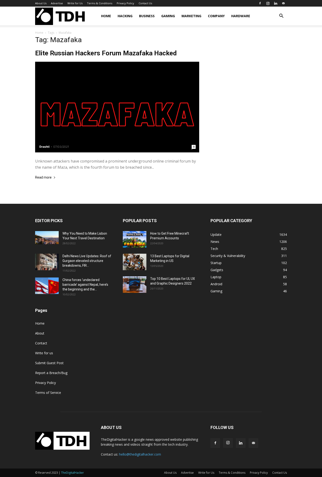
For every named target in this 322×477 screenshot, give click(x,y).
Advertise (57, 3)
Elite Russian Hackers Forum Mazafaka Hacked (106, 53)
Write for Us (75, 3)
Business (147, 16)
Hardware (240, 16)
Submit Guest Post (49, 363)
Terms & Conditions (99, 3)
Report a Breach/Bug (51, 373)
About (39, 333)
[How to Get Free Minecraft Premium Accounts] (134, 239)
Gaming (168, 16)
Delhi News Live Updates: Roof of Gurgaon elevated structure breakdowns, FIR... (86, 260)
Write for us (44, 353)
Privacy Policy (125, 3)
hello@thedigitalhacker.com (140, 454)
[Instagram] (267, 3)
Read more (43, 177)
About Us (40, 3)
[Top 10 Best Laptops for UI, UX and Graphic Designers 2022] (134, 284)
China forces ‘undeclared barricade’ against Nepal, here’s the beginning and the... (85, 284)
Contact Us (145, 3)
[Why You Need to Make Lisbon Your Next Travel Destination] (47, 237)
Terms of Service (48, 392)
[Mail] (283, 3)
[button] (281, 16)
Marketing (191, 16)
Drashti (44, 146)
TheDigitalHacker (72, 473)
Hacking (125, 16)
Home (106, 16)
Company (216, 16)
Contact (41, 343)
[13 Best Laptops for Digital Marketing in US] (134, 262)
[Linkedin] (275, 3)
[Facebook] (260, 3)
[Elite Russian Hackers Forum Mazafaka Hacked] (117, 107)
